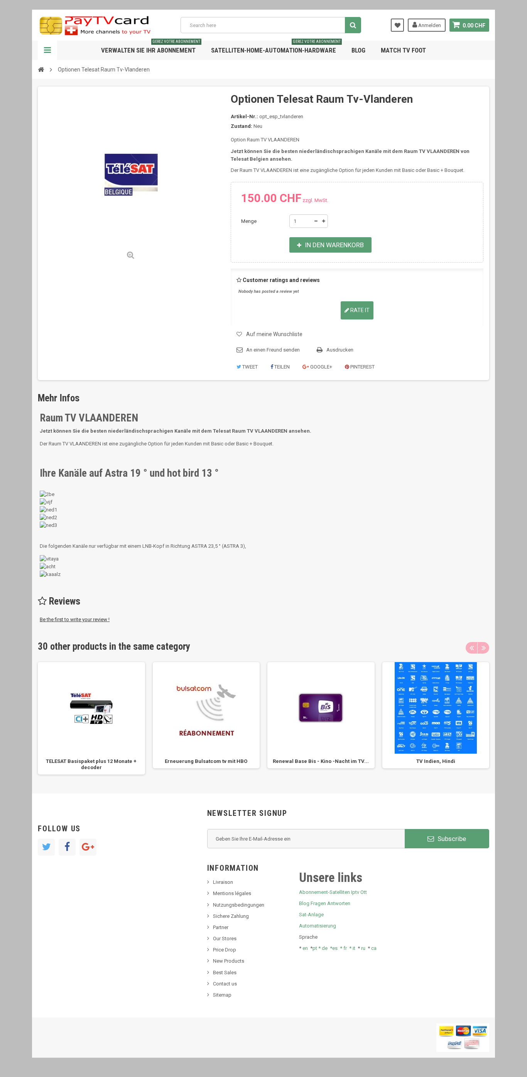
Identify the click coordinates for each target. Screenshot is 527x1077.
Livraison (223, 882)
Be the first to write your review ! (75, 619)
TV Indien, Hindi (435, 761)
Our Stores (224, 938)
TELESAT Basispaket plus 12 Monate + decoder (91, 764)
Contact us (225, 984)
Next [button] (483, 648)
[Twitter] (46, 847)
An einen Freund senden (273, 350)
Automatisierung (317, 926)
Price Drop (224, 950)
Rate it (359, 310)
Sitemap (222, 995)
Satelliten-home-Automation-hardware (276, 47)
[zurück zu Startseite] (41, 69)
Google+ (320, 367)
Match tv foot (403, 50)
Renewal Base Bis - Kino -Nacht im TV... (321, 761)
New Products (228, 961)
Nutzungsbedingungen (238, 905)
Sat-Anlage (311, 914)
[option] (91, 718)
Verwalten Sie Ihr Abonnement (150, 47)
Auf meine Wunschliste (274, 334)
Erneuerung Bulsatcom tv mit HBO (206, 761)
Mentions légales (232, 893)
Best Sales (224, 972)
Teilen (281, 367)
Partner (220, 927)
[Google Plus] (87, 847)
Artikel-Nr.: (244, 116)
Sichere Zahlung (231, 916)
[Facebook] (67, 847)
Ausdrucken (339, 350)
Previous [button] (471, 648)
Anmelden (429, 25)
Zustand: (241, 126)
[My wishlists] (397, 25)
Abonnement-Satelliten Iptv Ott (333, 892)
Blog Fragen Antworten (324, 903)
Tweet (249, 367)
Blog (358, 50)
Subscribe (451, 839)
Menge (249, 221)
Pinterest (362, 367)
